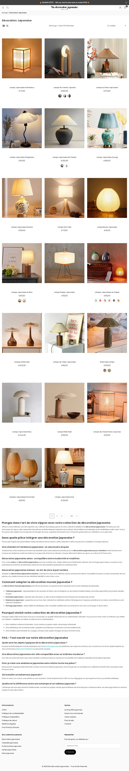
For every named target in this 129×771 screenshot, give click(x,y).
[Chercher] (7, 7)
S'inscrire (70, 752)
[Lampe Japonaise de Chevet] (64, 128)
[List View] (7, 25)
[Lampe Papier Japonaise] (64, 263)
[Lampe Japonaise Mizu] (22, 403)
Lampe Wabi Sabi (64, 432)
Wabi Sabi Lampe (107, 362)
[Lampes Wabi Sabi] (22, 333)
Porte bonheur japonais (11, 746)
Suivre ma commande (73, 713)
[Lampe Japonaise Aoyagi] (107, 128)
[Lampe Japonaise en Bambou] (22, 58)
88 (72, 516)
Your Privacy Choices (10, 727)
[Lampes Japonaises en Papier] (107, 263)
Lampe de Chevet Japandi (64, 87)
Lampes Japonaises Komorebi (21, 497)
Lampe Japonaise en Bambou (22, 87)
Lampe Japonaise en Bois (21, 292)
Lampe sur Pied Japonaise (107, 87)
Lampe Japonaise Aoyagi (107, 157)
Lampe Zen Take (64, 227)
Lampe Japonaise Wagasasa (22, 157)
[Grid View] (3, 25)
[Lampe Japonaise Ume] (64, 468)
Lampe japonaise (9, 750)
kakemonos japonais (49, 646)
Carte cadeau (70, 717)
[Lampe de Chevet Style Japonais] (107, 403)
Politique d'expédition (11, 717)
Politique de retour (9, 720)
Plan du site (69, 720)
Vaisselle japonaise (10, 743)
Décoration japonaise (11, 739)
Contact (67, 724)
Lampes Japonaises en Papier (107, 292)
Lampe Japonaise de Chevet (64, 157)
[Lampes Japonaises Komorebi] (22, 468)
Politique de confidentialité (13, 713)
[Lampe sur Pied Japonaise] (107, 58)
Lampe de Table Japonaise (64, 362)
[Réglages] (120, 7)
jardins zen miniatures (24, 649)
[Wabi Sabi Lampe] (107, 333)
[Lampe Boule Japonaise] (107, 198)
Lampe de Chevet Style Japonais (107, 432)
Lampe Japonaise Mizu (21, 432)
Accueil (5, 13)
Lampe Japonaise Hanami (22, 227)
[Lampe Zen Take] (64, 198)
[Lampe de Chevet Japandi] (64, 58)
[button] (125, 7)
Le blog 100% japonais (73, 710)
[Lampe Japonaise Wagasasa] (22, 128)
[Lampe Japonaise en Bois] (22, 263)
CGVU (4, 710)
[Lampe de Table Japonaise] (64, 333)
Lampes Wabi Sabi (21, 362)
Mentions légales (9, 724)
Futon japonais (8, 753)
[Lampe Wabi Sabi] (64, 403)
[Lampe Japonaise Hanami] (22, 198)
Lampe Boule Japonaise (107, 227)
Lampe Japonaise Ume (64, 497)
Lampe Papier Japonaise (64, 292)
